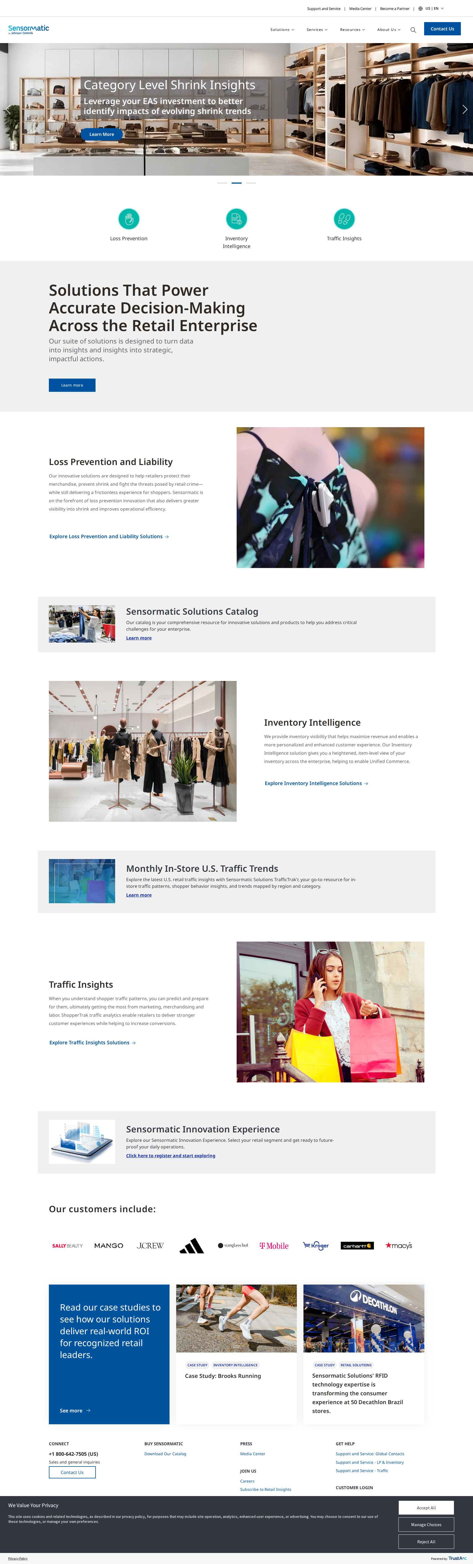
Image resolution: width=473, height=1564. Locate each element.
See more (71, 1410)
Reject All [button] (426, 1541)
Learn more (72, 385)
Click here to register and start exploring (170, 1156)
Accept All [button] (426, 1507)
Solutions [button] (280, 29)
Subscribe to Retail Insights (265, 1489)
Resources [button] (350, 29)
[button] (11, 109)
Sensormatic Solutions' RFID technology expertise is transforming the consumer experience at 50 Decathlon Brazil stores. (357, 1393)
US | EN (432, 8)
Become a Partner (394, 8)
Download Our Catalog (165, 1453)
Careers (247, 1481)
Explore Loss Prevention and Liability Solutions (106, 536)
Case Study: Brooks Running (223, 1376)
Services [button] (315, 29)
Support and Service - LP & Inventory (370, 1462)
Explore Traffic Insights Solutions (89, 1042)
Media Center (360, 8)
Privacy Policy (18, 1558)
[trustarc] (457, 1558)
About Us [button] (386, 29)
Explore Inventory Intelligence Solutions (313, 783)
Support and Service (323, 8)
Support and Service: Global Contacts (370, 1453)
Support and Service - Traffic (362, 1470)
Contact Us (442, 29)
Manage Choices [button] (426, 1524)
